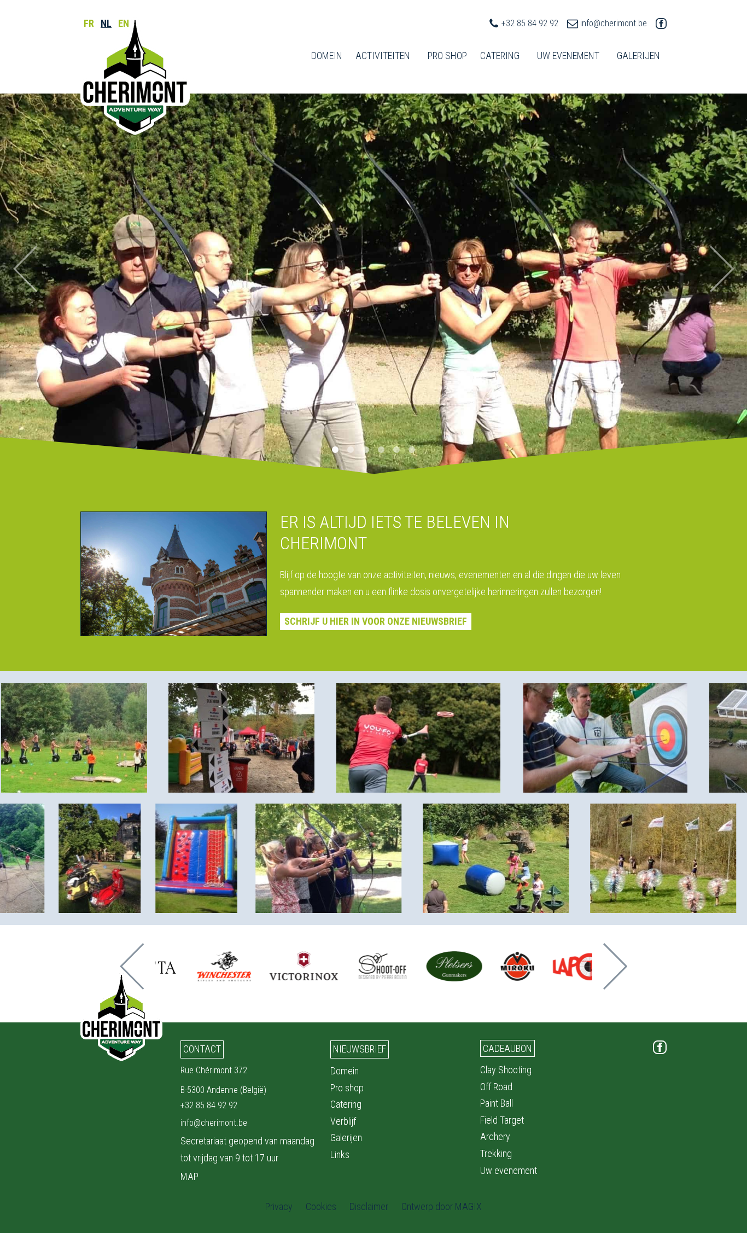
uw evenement (568, 55)
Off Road (496, 1086)
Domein (326, 55)
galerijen (638, 55)
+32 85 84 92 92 (529, 23)
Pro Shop (447, 55)
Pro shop (347, 1088)
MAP (189, 1176)
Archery (495, 1136)
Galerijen (346, 1137)
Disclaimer (368, 1206)
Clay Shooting (506, 1069)
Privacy (279, 1206)
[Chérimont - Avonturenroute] (135, 76)
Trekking (496, 1153)
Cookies (321, 1206)
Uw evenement (508, 1170)
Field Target (502, 1120)
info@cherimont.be (613, 23)
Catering (500, 55)
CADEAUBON (507, 1048)
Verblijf (343, 1121)
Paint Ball (496, 1103)
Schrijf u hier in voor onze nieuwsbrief (375, 621)
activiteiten (382, 55)
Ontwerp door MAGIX (441, 1206)
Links (339, 1154)
